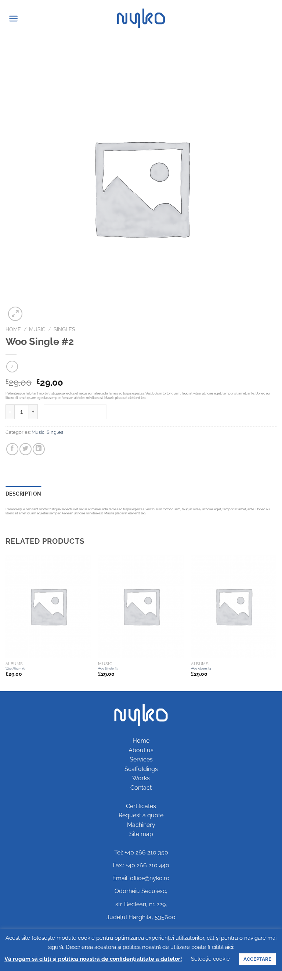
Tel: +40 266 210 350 (141, 852)
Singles (64, 329)
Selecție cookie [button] (210, 959)
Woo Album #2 (15, 668)
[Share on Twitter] (25, 449)
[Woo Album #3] (233, 606)
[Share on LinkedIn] (39, 449)
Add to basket (75, 411)
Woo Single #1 (108, 668)
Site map (141, 834)
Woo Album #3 (201, 668)
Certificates (141, 806)
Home (13, 329)
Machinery (141, 824)
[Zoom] (15, 314)
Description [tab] (23, 493)
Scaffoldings (141, 768)
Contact (141, 787)
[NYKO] (141, 18)
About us (141, 750)
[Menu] (13, 18)
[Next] (276, 622)
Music (37, 329)
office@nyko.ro (150, 878)
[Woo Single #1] (141, 606)
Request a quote (141, 815)
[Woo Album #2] (48, 606)
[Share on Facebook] (12, 449)
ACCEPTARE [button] (257, 959)
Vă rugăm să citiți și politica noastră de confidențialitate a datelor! (93, 959)
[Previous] (5, 622)
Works (141, 778)
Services (141, 759)
